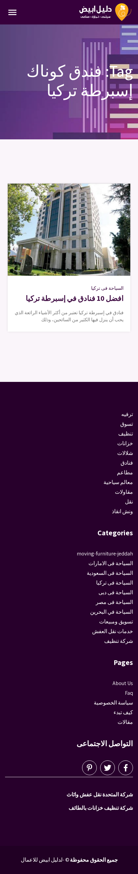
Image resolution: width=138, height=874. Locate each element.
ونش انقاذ (122, 511)
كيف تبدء (123, 712)
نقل (129, 501)
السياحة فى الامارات (110, 563)
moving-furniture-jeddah (105, 553)
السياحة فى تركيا (107, 288)
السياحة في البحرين (111, 611)
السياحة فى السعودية (110, 573)
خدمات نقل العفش (112, 631)
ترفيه (127, 414)
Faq (129, 692)
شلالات (125, 453)
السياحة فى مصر (114, 602)
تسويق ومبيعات (116, 621)
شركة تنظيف (118, 641)
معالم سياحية (118, 482)
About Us (123, 683)
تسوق (126, 423)
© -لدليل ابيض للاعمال (45, 859)
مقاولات (124, 491)
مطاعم (125, 472)
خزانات (125, 443)
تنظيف (125, 433)
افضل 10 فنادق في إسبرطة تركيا (75, 298)
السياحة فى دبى (115, 592)
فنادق (127, 462)
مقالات (125, 722)
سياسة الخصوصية (113, 702)
